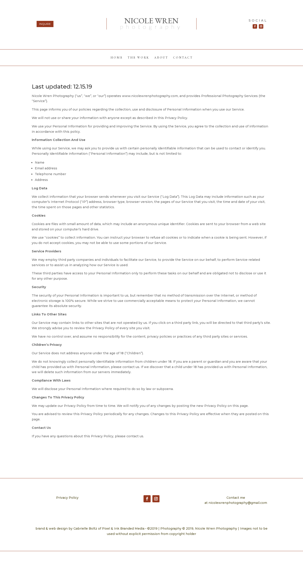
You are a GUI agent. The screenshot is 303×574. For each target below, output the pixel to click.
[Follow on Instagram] (261, 26)
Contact (183, 57)
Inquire (45, 24)
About (161, 57)
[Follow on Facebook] (255, 26)
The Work (138, 57)
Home (116, 57)
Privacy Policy (67, 498)
